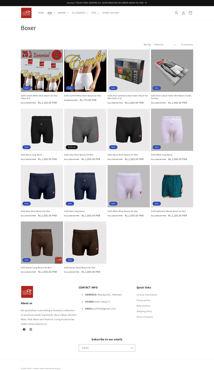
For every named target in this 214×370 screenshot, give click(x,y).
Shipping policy (144, 311)
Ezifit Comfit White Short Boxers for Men (82, 95)
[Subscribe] (131, 348)
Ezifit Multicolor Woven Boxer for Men (168, 211)
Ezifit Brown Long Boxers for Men (36, 267)
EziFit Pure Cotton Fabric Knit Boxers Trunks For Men (171, 97)
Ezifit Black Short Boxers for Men (123, 155)
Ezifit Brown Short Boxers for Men (79, 267)
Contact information (147, 294)
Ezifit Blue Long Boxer (74, 211)
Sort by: (147, 44)
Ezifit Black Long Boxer (31, 155)
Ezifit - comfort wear (35, 368)
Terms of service (145, 316)
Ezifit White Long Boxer (161, 155)
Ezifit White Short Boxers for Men (123, 211)
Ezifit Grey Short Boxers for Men (78, 155)
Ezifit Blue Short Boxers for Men (35, 211)
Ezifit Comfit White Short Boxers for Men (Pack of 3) (39, 97)
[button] (51, 12)
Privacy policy (143, 300)
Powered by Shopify (52, 368)
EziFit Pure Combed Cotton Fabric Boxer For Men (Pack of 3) (128, 97)
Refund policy (144, 305)
